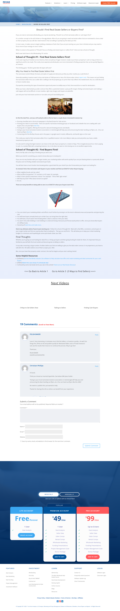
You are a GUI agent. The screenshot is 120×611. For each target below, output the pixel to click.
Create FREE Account (109, 3)
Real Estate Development (58, 580)
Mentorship (55, 572)
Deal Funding (9, 580)
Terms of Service (65, 598)
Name (22, 427)
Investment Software (11, 586)
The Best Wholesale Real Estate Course (58, 576)
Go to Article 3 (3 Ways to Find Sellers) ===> (74, 271)
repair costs (82, 77)
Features (47, 3)
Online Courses (56, 586)
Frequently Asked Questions (82, 575)
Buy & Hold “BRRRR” (34, 578)
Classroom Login (93, 3)
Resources (54, 591)
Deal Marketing (10, 576)
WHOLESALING (26, 24)
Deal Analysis (9, 573)
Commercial (32, 581)
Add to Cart (59, 557)
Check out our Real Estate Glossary (64, 265)
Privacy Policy (41, 598)
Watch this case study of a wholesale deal (35, 263)
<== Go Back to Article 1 (36, 271)
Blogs (53, 588)
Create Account (26, 535)
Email (22, 432)
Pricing (73, 3)
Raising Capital (56, 583)
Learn (65, 3)
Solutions (57, 3)
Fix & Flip (31, 575)
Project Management (11, 583)
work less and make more (33, 225)
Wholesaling (32, 572)
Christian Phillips (36, 366)
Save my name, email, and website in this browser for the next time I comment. (46, 441)
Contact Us (77, 572)
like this (36, 126)
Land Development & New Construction (36, 585)
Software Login (81, 3)
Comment (23, 408)
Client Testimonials (79, 581)
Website (22, 437)
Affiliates (80, 598)
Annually (69, 494)
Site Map (74, 598)
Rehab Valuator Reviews (53, 598)
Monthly (49, 494)
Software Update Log (80, 578)
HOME (18, 24)
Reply (96, 335)
